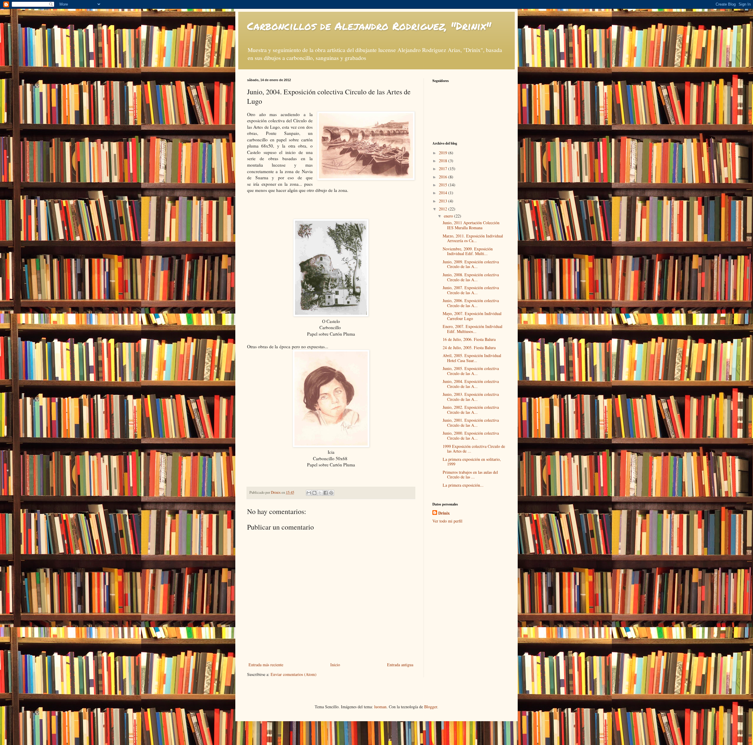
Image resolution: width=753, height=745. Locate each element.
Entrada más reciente (266, 664)
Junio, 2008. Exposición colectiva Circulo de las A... (471, 277)
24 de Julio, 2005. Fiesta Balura (469, 347)
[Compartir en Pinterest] (331, 493)
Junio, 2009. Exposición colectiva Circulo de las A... (471, 264)
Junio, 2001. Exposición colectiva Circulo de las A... (471, 422)
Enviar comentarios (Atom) (293, 674)
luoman (380, 706)
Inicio (335, 664)
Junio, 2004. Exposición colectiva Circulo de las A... (471, 384)
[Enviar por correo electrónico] (309, 493)
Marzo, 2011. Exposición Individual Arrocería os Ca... (473, 238)
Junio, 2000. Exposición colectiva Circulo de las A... (471, 435)
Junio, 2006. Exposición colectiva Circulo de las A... (471, 303)
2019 (443, 152)
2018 (443, 160)
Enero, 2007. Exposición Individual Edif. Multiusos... (472, 329)
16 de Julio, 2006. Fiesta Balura (469, 339)
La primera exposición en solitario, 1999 (472, 461)
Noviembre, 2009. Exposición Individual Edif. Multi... (468, 251)
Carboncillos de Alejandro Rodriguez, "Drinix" (369, 25)
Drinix (444, 513)
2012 (443, 209)
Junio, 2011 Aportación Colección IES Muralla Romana (471, 225)
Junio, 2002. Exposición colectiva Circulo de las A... (471, 409)
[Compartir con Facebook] (326, 493)
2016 (443, 177)
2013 (443, 201)
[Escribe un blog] (314, 493)
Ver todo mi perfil (447, 521)
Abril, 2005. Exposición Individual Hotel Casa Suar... (472, 358)
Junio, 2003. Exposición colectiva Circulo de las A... (471, 396)
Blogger (430, 706)
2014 (443, 192)
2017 (443, 168)
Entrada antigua (400, 664)
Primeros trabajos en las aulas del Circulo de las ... (470, 474)
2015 (443, 184)
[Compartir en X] (320, 493)
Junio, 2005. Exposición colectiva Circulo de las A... (471, 371)
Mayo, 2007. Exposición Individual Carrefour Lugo (472, 316)
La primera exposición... (463, 485)
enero (449, 216)
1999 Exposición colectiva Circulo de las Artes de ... (474, 448)
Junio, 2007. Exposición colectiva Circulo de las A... (471, 290)
